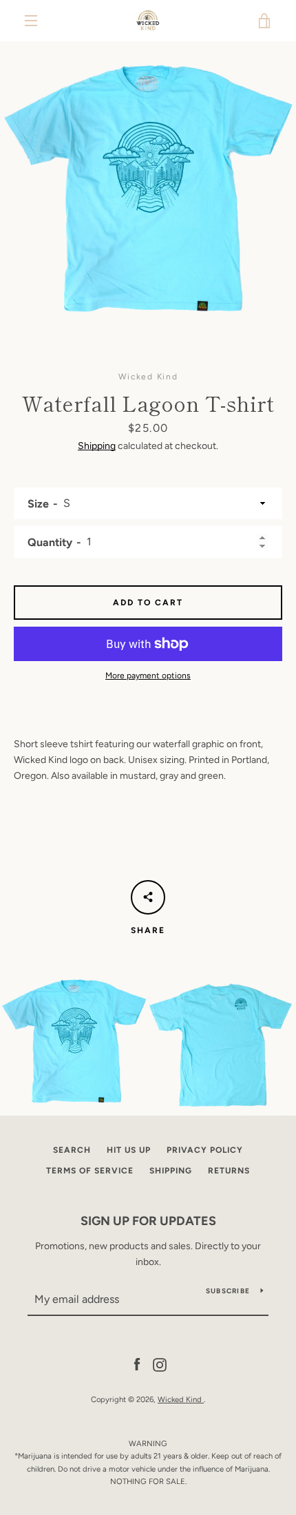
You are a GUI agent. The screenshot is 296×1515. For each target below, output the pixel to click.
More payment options (148, 675)
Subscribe (228, 1290)
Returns (229, 1171)
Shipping (97, 446)
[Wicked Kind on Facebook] (137, 1364)
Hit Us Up (129, 1150)
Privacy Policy (205, 1150)
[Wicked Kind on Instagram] (160, 1364)
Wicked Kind (181, 1399)
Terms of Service (90, 1171)
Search (72, 1150)
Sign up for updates (148, 1221)
